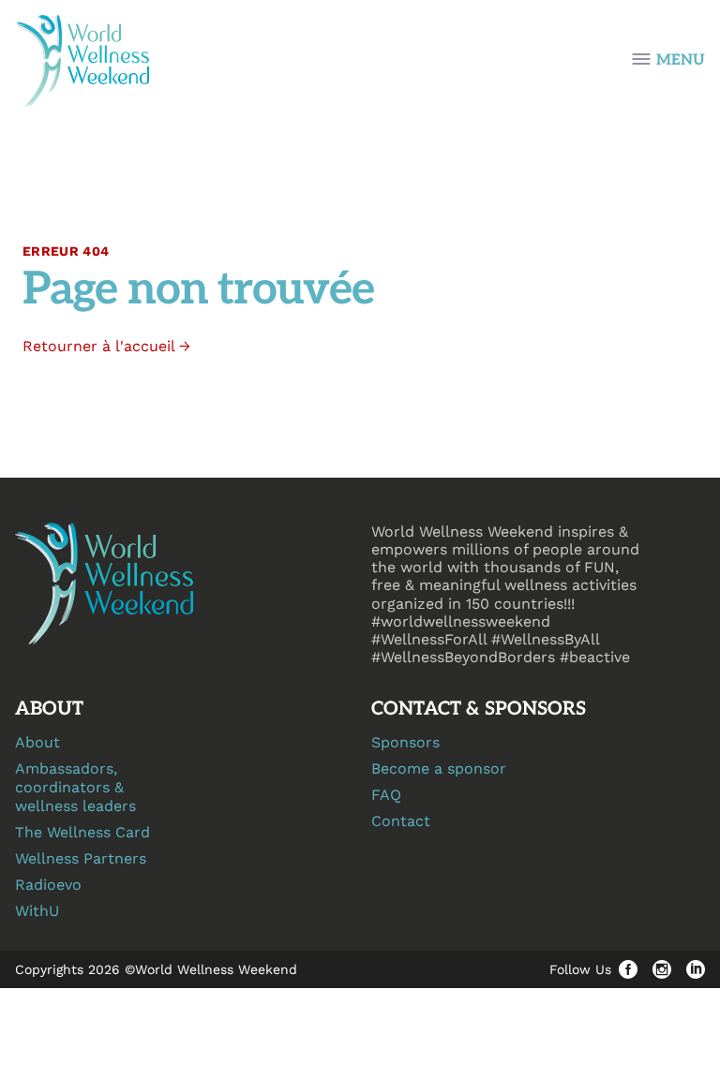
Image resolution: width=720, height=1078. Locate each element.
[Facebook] (628, 969)
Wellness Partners (80, 858)
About (37, 742)
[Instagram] (661, 969)
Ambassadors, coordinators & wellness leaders (75, 787)
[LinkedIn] (695, 969)
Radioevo (48, 884)
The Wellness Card (82, 832)
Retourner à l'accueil (106, 346)
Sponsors (405, 742)
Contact (400, 821)
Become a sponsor (438, 768)
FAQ (386, 795)
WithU (37, 911)
